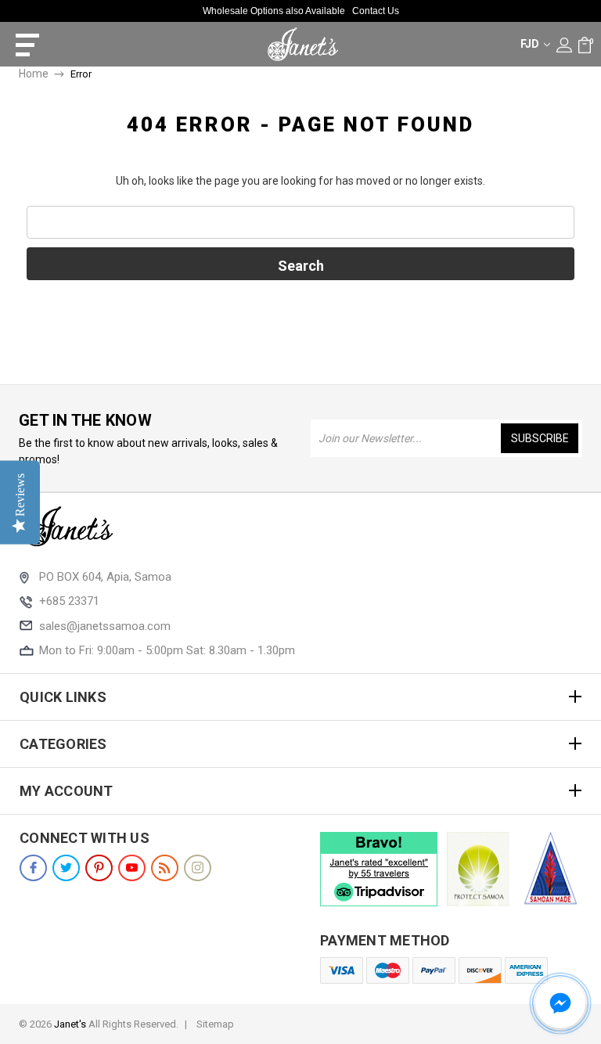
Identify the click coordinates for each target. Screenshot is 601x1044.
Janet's (70, 1024)
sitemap (215, 1024)
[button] (560, 1003)
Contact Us (375, 10)
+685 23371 (69, 601)
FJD (531, 44)
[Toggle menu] (21, 44)
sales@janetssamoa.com (105, 626)
